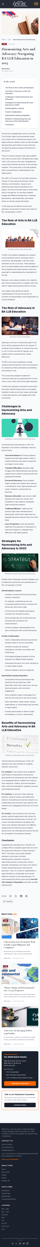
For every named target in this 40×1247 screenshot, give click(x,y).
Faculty (4, 1175)
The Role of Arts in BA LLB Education (19, 88)
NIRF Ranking (6, 1196)
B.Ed (3, 1218)
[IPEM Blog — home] (20, 4)
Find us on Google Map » (10, 1159)
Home (3, 39)
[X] (16, 1243)
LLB (3, 1220)
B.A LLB (4, 1223)
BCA (3, 1212)
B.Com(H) (5, 1215)
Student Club (6, 1193)
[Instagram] (20, 1243)
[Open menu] (3, 4)
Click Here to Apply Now (20, 1083)
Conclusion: (9, 125)
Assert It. (20, 1240)
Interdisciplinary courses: (14, 108)
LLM (3, 1229)
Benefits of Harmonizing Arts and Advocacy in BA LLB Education (18, 120)
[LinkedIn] (27, 1243)
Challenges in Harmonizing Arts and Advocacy (19, 98)
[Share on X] (16, 896)
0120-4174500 (7, 1144)
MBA (7, 1209)
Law (9, 39)
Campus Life (6, 1181)
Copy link (9, 901)
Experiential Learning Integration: (17, 115)
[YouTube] (24, 1243)
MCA (7, 1212)
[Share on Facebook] (26, 896)
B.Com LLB (5, 1226)
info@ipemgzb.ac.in (8, 1150)
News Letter (6, 1172)
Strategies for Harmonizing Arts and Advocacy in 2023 (19, 104)
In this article (9, 81)
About (4, 1169)
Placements (5, 1190)
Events (4, 1178)
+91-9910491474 (7, 1147)
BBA (3, 1209)
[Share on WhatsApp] (10, 896)
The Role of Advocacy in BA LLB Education (17, 92)
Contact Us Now (20, 1105)
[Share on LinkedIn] (21, 896)
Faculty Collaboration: (13, 112)
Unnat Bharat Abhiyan (9, 1199)
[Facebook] (13, 1243)
